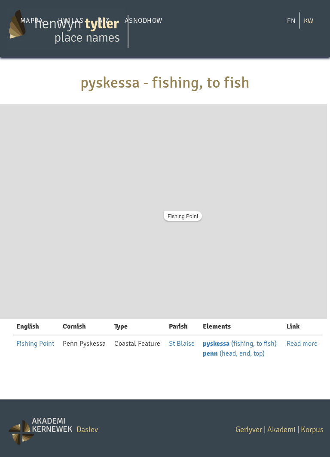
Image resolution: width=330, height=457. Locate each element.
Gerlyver (248, 429)
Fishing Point (183, 215)
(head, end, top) (234, 353)
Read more (302, 343)
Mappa (31, 20)
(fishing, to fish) (240, 343)
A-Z (103, 20)
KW (308, 21)
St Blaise (182, 343)
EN (291, 21)
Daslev (87, 429)
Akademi (281, 429)
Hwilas (70, 20)
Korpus (312, 429)
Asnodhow (143, 20)
